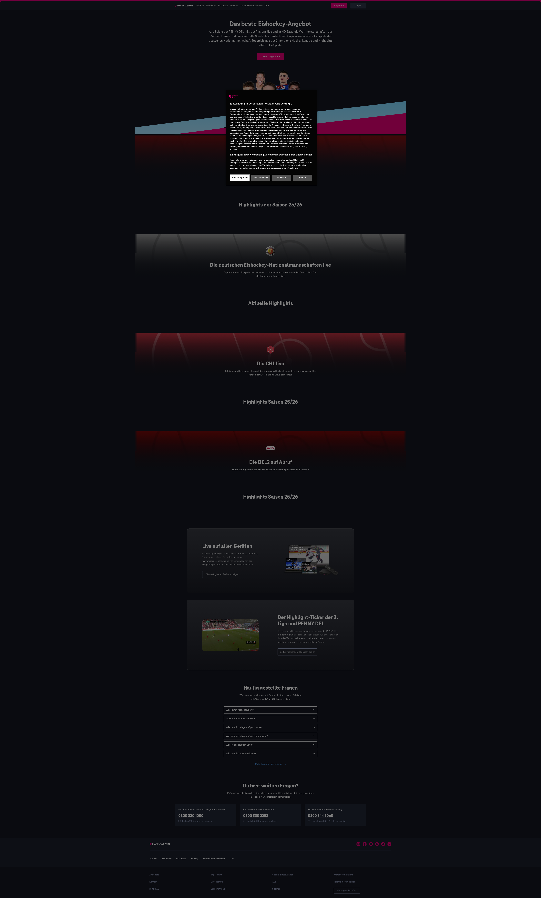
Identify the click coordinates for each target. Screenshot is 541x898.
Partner (302, 178)
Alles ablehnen (261, 178)
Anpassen (281, 178)
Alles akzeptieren (240, 178)
